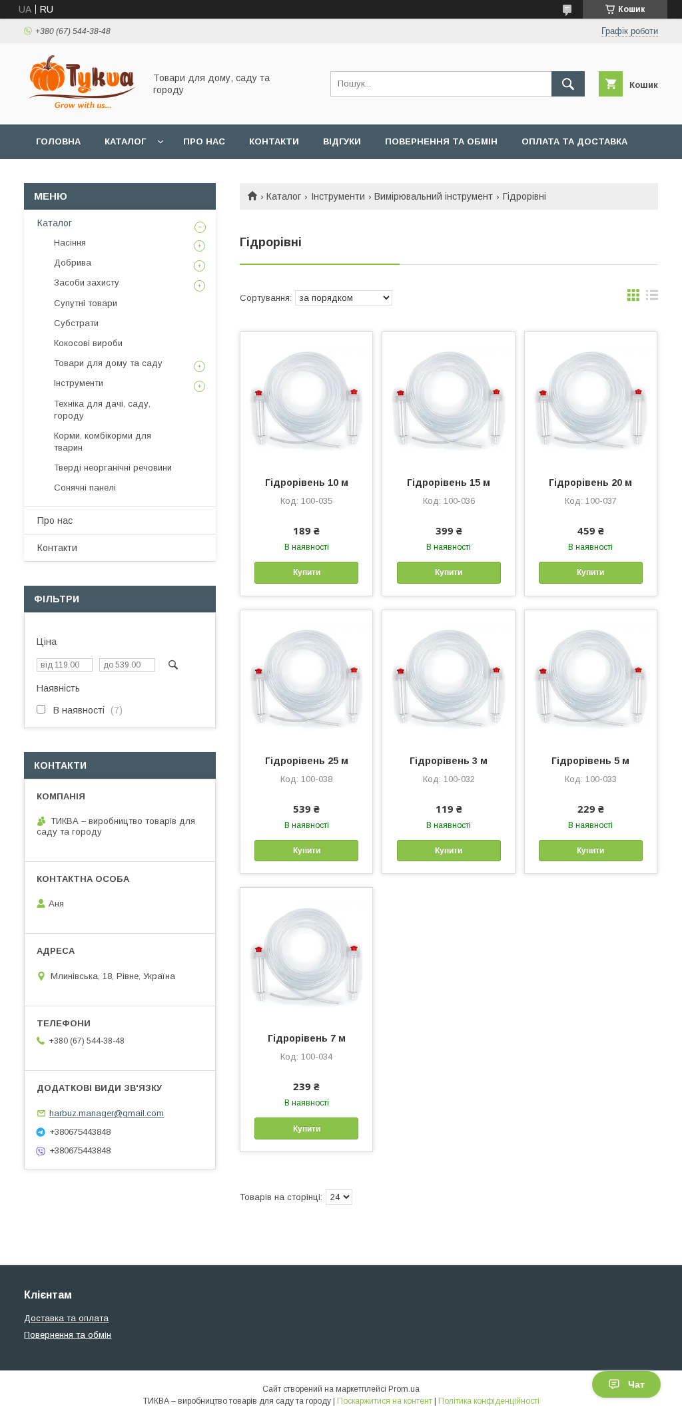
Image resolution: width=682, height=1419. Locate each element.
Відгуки (342, 141)
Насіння (70, 243)
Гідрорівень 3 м (449, 760)
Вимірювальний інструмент (433, 196)
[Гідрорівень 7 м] (306, 954)
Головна (58, 141)
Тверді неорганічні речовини (113, 468)
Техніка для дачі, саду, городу (102, 410)
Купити (306, 572)
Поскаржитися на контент (384, 1401)
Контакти (274, 141)
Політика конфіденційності (488, 1401)
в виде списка (652, 298)
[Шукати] (568, 84)
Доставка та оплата (66, 1318)
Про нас (204, 141)
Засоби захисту (86, 283)
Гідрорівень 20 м (590, 482)
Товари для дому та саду (108, 363)
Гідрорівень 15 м (448, 482)
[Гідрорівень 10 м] (306, 398)
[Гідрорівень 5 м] (591, 676)
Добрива (72, 263)
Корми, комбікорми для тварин (102, 442)
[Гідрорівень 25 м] (306, 676)
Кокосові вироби (88, 343)
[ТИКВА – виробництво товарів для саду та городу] (80, 107)
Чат (636, 1384)
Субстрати (76, 323)
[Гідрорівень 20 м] (591, 398)
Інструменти (338, 196)
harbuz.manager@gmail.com (106, 1113)
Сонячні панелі (85, 488)
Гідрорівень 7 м (307, 1038)
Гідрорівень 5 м (590, 760)
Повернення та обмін (441, 141)
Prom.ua (404, 1389)
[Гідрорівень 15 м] (448, 398)
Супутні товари (85, 303)
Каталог (125, 141)
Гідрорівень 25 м (306, 760)
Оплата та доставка (574, 141)
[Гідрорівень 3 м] (448, 676)
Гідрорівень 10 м (306, 482)
